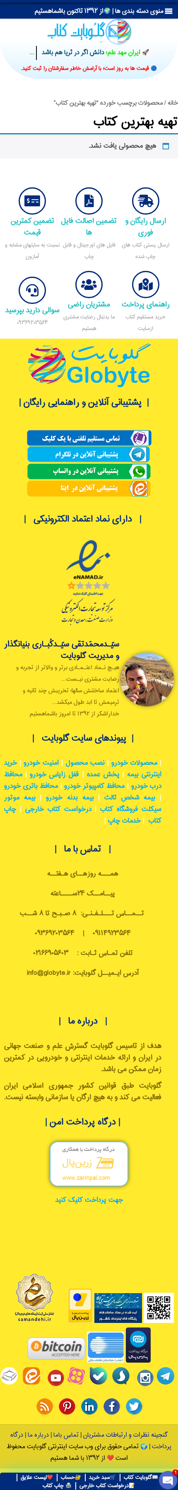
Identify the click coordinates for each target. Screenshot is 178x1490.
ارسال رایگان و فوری (145, 227)
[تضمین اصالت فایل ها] (89, 201)
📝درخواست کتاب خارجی (107, 1486)
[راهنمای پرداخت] (145, 284)
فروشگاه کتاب (119, 809)
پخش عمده (103, 774)
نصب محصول (85, 763)
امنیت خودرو (41, 763)
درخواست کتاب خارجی (58, 809)
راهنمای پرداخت (146, 305)
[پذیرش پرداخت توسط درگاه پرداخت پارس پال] (138, 1361)
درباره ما (37, 1435)
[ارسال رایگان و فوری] (145, 201)
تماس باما (66, 1435)
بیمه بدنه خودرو (70, 798)
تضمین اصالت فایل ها (89, 227)
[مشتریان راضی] (89, 284)
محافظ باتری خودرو (31, 786)
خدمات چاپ (124, 821)
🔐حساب (71, 1477)
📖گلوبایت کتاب (141, 1477)
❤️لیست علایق (37, 1477)
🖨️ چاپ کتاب (57, 1486)
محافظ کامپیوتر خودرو (94, 786)
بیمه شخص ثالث (129, 798)
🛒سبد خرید (102, 1477)
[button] (99, 11)
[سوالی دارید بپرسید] (32, 290)
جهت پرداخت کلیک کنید (89, 1200)
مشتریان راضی (89, 305)
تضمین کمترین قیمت (32, 227)
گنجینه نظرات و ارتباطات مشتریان (125, 1435)
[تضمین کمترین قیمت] (32, 201)
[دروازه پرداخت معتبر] (80, 1321)
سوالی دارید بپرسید (32, 310)
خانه (173, 103)
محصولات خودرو (134, 763)
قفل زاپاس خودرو (54, 774)
